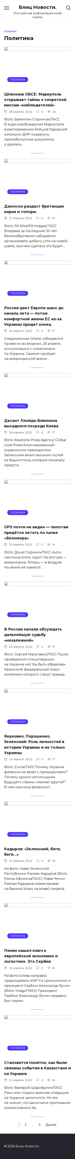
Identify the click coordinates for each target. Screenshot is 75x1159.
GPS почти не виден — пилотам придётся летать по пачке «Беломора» (36, 532)
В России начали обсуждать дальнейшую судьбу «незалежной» (33, 634)
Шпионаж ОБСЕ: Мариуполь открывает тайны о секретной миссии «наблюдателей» (35, 99)
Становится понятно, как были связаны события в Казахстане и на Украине (37, 1068)
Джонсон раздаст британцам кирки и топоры (34, 209)
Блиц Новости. (37, 7)
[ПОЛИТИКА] (37, 85)
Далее (50, 1125)
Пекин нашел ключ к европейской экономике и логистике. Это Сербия (31, 956)
